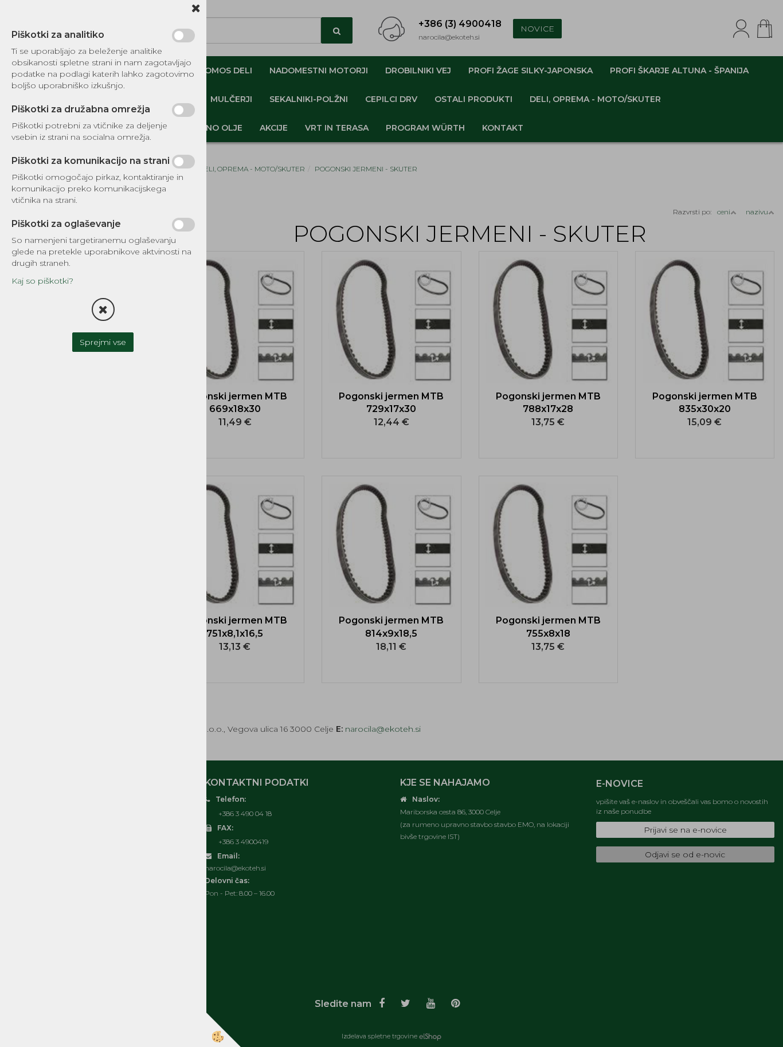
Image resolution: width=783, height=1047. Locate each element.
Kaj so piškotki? (42, 281)
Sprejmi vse (103, 342)
